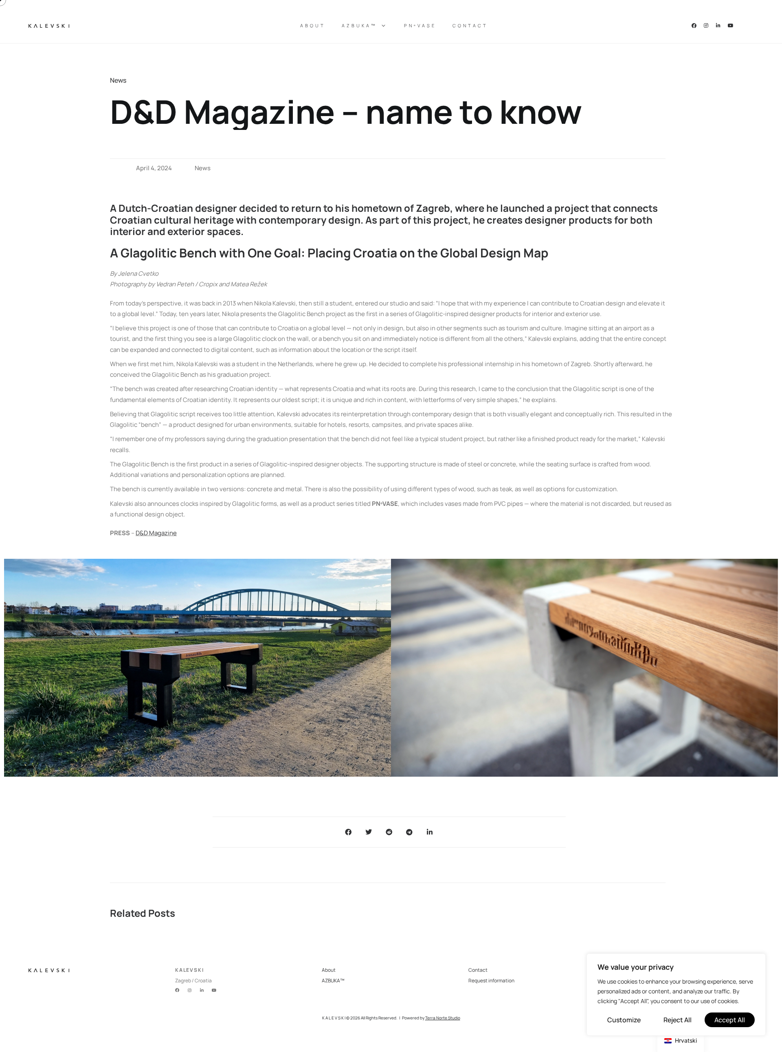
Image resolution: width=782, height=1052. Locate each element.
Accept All (729, 1019)
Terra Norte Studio (442, 1018)
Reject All (677, 1019)
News (203, 168)
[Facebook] (694, 25)
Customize (624, 1019)
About (312, 25)
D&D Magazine (156, 533)
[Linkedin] (718, 25)
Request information (491, 980)
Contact (470, 25)
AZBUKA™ (359, 25)
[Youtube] (730, 25)
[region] (676, 994)
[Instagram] (706, 25)
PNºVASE (420, 25)
